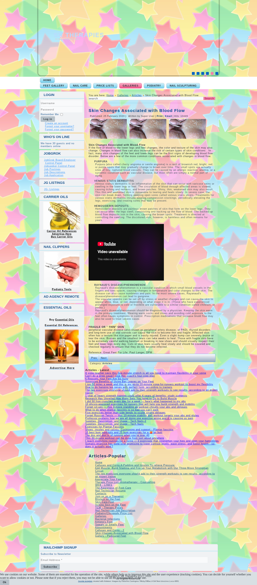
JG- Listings (51, 189)
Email (169, 116)
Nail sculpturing (183, 85)
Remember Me (50, 114)
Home (47, 80)
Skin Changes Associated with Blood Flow (137, 110)
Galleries (130, 85)
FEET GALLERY (53, 85)
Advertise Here (61, 233)
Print (160, 116)
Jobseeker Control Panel (59, 166)
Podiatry (154, 85)
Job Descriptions (54, 172)
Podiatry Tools (61, 289)
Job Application (53, 175)
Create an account (56, 123)
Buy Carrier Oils (62, 236)
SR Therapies (79, 34)
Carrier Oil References (62, 231)
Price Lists (105, 85)
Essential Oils (64, 319)
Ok (4, 582)
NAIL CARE (80, 85)
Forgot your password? (59, 129)
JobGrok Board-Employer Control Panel (60, 161)
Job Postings (52, 169)
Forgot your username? (59, 126)
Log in (47, 119)
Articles (137, 95)
